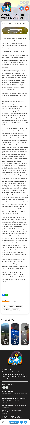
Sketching (15, 309)
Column (11, 306)
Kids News (6, 309)
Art (4, 306)
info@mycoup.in (8, 384)
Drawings (19, 306)
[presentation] (23, 320)
